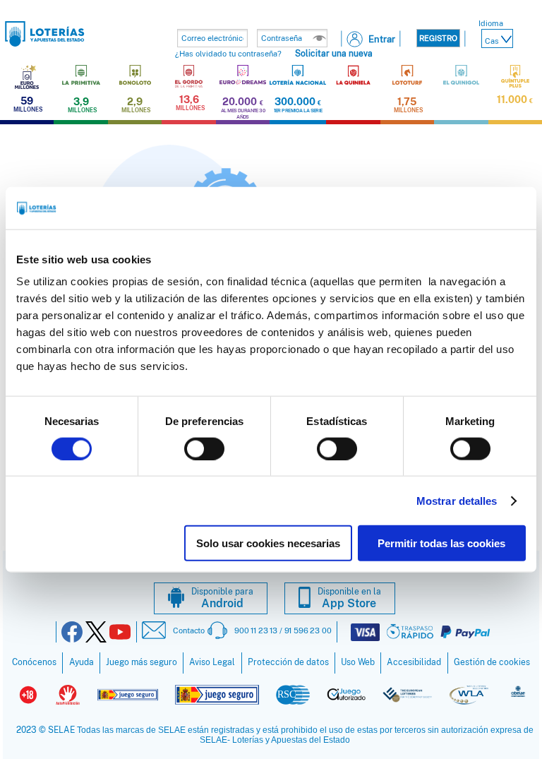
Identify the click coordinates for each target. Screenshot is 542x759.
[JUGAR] (353, 92)
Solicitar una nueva (334, 53)
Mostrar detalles (457, 500)
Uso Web (358, 662)
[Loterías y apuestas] (45, 43)
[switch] (204, 448)
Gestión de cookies (492, 662)
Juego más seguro (141, 662)
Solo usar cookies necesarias (268, 543)
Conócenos (34, 662)
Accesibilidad (414, 662)
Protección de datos (288, 662)
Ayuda (81, 662)
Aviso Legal (212, 662)
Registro (438, 38)
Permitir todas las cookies (441, 543)
